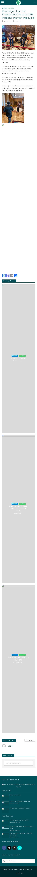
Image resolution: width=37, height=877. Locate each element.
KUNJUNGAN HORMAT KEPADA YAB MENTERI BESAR (18, 508)
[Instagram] (9, 848)
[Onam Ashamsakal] (5, 797)
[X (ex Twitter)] (14, 848)
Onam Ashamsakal (18, 358)
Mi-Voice (4, 8)
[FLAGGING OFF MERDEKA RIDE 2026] (5, 810)
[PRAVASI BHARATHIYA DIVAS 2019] (5, 822)
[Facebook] (4, 848)
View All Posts (29, 740)
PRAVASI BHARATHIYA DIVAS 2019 (19, 820)
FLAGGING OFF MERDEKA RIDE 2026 (18, 659)
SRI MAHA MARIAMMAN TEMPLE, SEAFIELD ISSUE (21, 827)
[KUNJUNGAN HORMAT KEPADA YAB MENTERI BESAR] (5, 804)
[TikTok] (19, 848)
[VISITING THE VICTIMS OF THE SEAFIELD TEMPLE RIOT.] (5, 835)
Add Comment (15, 822)
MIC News (11, 8)
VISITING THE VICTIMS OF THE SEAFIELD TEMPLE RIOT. (21, 834)
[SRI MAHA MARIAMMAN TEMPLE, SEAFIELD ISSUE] (5, 829)
